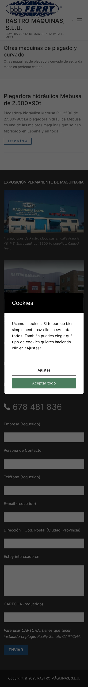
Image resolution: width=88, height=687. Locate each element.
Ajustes (44, 370)
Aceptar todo (44, 383)
